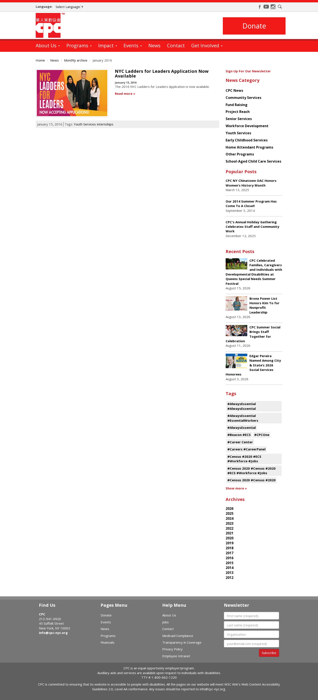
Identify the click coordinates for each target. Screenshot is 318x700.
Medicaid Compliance (177, 635)
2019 (229, 543)
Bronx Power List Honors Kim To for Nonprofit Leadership (264, 305)
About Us (47, 45)
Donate (254, 25)
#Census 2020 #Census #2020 (251, 480)
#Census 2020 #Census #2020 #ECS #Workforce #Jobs (251, 470)
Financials (107, 642)
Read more (123, 93)
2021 (229, 533)
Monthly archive (75, 60)
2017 (229, 553)
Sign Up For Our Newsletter (248, 71)
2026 (229, 508)
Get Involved (205, 45)
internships (105, 124)
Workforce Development (247, 126)
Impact (106, 45)
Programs (78, 45)
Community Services (243, 97)
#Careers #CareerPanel (246, 449)
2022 (229, 528)
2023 (229, 523)
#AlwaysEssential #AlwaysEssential (241, 406)
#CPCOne (261, 434)
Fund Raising (236, 104)
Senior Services (239, 118)
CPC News (234, 90)
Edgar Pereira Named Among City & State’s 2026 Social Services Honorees (253, 365)
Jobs (165, 622)
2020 (229, 538)
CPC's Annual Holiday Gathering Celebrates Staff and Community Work (252, 226)
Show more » (236, 488)
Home (40, 60)
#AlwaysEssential (241, 427)
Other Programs (240, 154)
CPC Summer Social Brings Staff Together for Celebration (253, 334)
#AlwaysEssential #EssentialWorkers (242, 417)
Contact (176, 45)
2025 (229, 513)
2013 (229, 572)
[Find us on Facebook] (259, 6)
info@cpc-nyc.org (53, 632)
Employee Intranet (176, 656)
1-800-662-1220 (164, 677)
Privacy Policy (172, 649)
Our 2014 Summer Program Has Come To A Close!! (251, 203)
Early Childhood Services (247, 140)
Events (132, 45)
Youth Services (85, 124)
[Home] (52, 25)
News (154, 45)
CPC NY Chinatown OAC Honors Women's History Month (251, 182)
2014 (229, 567)
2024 (229, 518)
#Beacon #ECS (239, 434)
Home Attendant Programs (249, 147)
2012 (229, 577)
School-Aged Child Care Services (253, 161)
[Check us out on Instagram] (273, 6)
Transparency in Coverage (181, 642)
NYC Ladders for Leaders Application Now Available (162, 73)
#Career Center (240, 442)
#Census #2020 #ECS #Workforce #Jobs (244, 458)
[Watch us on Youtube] (266, 6)
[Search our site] (280, 6)
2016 (229, 558)
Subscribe (269, 653)
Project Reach (238, 111)
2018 (229, 548)
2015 (229, 563)
